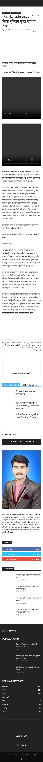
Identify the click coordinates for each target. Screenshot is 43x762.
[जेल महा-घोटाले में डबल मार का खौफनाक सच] (8, 394)
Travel (28, 755)
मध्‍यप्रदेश (18, 13)
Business (8, 755)
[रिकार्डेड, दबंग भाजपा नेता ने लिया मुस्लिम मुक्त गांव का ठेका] (8, 659)
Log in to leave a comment (21, 442)
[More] (26, 35)
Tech (22, 755)
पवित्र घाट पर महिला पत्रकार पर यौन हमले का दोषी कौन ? (11, 344)
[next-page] (7, 426)
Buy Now (35, 755)
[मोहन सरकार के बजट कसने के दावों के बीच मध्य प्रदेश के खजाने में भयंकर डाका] (8, 406)
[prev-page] (3, 426)
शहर (10, 9)
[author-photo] (21, 361)
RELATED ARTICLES (11, 385)
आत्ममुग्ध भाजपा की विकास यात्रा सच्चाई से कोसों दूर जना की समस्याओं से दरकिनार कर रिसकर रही (31, 346)
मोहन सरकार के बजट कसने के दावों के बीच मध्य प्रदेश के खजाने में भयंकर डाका (28, 406)
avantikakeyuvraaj (11, 30)
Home (4, 9)
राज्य (13, 13)
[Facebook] (4, 35)
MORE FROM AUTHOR (30, 385)
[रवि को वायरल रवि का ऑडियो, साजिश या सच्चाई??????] (8, 670)
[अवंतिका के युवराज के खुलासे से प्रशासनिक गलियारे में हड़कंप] (8, 417)
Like (37, 549)
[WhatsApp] (21, 35)
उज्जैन (15, 9)
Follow (36, 554)
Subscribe (35, 559)
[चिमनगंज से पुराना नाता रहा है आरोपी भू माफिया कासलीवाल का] (8, 647)
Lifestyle (15, 755)
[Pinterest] (15, 35)
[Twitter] (10, 35)
